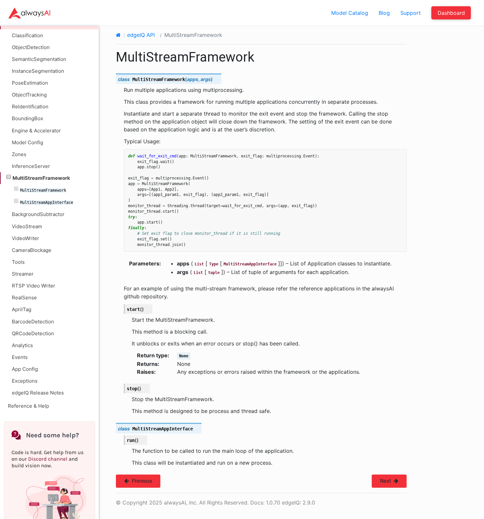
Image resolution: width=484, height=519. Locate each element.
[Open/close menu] (9, 177)
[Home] (118, 35)
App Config (25, 369)
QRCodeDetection (33, 333)
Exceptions (25, 381)
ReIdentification (30, 106)
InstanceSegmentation (38, 71)
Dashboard (451, 13)
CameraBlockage (31, 250)
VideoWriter (25, 238)
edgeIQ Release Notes (38, 393)
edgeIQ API (141, 35)
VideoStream (27, 226)
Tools (18, 262)
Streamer (23, 274)
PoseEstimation (30, 83)
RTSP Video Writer (33, 286)
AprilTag (21, 309)
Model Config (27, 142)
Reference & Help (28, 406)
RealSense (24, 297)
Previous (141, 481)
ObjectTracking (29, 95)
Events (20, 357)
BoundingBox (27, 118)
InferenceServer (31, 166)
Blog (384, 13)
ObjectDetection (31, 47)
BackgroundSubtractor (38, 214)
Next (386, 481)
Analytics (22, 345)
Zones (19, 154)
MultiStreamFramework (41, 178)
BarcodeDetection (33, 321)
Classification (27, 35)
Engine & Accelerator (36, 130)
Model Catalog (349, 13)
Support (410, 13)
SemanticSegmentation (39, 59)
